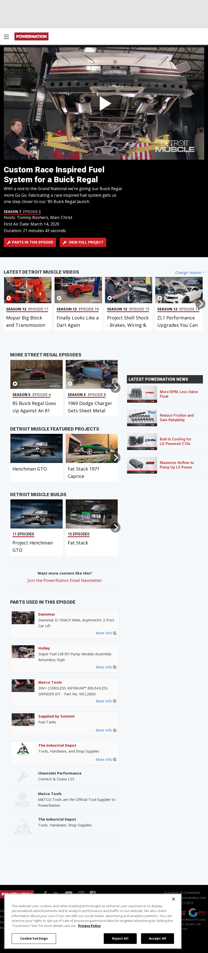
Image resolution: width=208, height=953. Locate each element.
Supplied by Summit (56, 716)
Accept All (157, 938)
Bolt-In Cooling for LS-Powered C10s (176, 441)
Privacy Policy (89, 925)
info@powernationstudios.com (182, 897)
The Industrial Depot (57, 745)
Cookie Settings (34, 938)
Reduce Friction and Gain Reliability (177, 417)
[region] (93, 921)
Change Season (188, 272)
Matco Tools (50, 682)
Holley (44, 648)
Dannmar (46, 614)
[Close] (173, 899)
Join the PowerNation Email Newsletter (65, 580)
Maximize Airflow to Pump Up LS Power (177, 465)
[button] (6, 37)
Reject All (120, 938)
